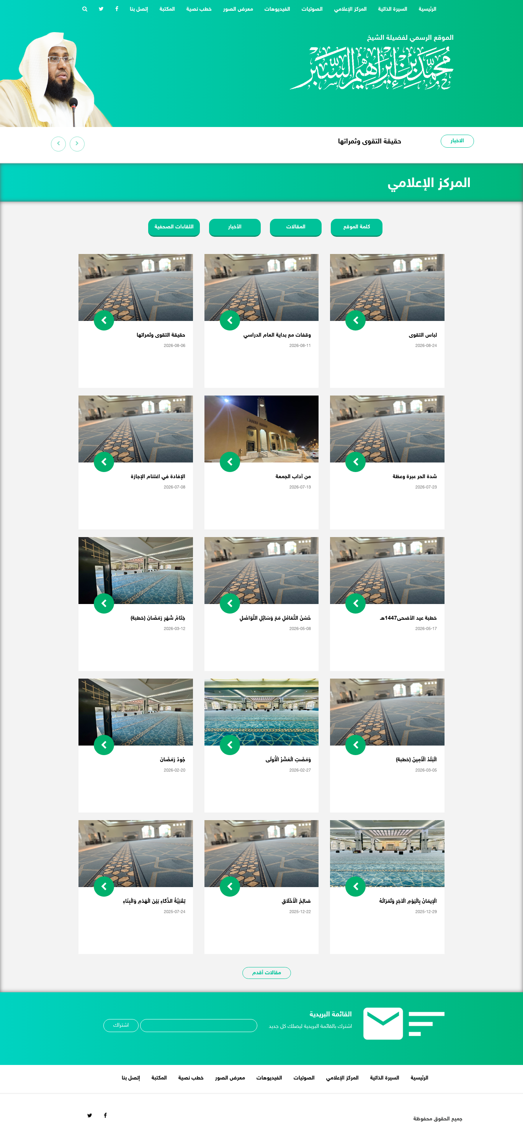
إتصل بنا (139, 9)
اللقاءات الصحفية (174, 227)
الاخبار (457, 141)
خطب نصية (199, 9)
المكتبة (167, 9)
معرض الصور (238, 9)
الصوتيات (312, 9)
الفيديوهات (277, 9)
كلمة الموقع (356, 227)
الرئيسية (424, 9)
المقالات (296, 227)
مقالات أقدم (266, 973)
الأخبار (235, 227)
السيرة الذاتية (392, 9)
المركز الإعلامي (350, 9)
